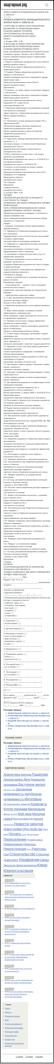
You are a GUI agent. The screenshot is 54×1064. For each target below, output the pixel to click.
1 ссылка (19, 1057)
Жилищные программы (14, 1028)
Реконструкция (15, 849)
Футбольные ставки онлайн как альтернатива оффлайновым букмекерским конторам (19, 957)
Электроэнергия (26, 865)
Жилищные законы (12, 1016)
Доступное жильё (31, 784)
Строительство (22, 854)
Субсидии (42, 854)
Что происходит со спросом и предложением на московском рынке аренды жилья (19, 897)
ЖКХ (7, 1020)
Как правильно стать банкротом (22, 909)
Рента (29, 849)
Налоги (38, 818)
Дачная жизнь (13, 779)
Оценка (23, 834)
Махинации (36, 809)
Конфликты (39, 804)
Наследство (9, 825)
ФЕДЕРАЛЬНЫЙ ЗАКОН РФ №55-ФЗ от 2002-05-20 (28, 713)
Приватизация (13, 844)
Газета (7, 1008)
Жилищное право (12, 1032)
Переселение (15, 839)
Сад (6, 854)
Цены (44, 860)
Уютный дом (10, 1039)
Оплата (15, 834)
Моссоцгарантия (23, 818)
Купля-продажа (15, 809)
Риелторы (39, 849)
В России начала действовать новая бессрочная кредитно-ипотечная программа (19, 994)
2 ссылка (29, 1057)
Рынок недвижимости (13, 1024)
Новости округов (28, 824)
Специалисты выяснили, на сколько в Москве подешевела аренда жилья (18, 931)
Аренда (26, 774)
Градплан (40, 774)
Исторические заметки (17, 804)
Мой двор (25, 814)
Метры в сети (10, 814)
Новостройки (13, 829)
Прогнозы (29, 844)
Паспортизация (33, 835)
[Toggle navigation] (46, 5)
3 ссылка (39, 1057)
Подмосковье (35, 839)
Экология (9, 865)
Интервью (33, 799)
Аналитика (12, 774)
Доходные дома (9, 790)
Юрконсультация (18, 871)
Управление (29, 860)
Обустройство (32, 829)
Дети (26, 779)
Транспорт (11, 860)
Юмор (42, 865)
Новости (8, 876)
